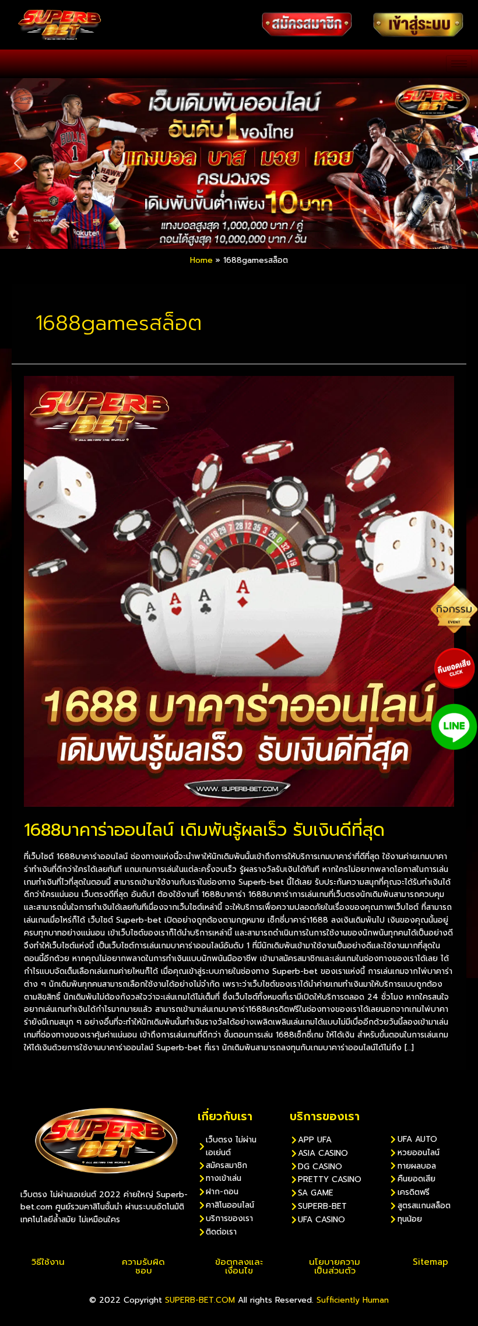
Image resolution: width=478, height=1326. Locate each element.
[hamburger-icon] (459, 63)
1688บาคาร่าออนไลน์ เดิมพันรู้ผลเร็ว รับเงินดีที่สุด (204, 830)
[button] (18, 163)
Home (201, 260)
